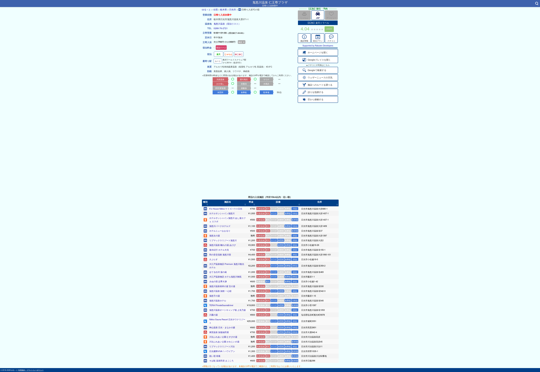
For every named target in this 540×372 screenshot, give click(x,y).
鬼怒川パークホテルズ (219, 225)
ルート (218, 61)
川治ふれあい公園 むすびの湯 (223, 336)
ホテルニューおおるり (219, 230)
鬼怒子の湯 (214, 295)
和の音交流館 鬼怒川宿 (220, 254)
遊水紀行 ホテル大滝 (219, 249)
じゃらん (228, 54)
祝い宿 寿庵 (214, 355)
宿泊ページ (221, 47)
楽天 (218, 54)
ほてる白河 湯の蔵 (218, 271)
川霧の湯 (213, 314)
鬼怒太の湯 (214, 235)
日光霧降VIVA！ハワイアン (222, 351)
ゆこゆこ (239, 54)
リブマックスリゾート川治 (222, 346)
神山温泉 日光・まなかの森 (222, 327)
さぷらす (213, 259)
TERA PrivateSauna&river (221, 305)
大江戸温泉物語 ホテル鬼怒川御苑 (225, 276)
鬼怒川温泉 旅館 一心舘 (220, 290)
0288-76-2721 (221, 28)
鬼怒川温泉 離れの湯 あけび (222, 244)
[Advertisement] (270, 124)
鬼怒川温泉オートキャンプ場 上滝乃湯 (227, 309)
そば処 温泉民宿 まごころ (221, 360)
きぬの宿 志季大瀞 (218, 281)
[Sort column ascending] (207, 204)
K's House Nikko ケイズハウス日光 (225, 208)
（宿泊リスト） (233, 23)
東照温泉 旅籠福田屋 (219, 332)
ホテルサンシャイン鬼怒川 (222, 213)
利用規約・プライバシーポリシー (31, 370)
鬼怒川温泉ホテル (217, 300)
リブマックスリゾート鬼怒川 (223, 240)
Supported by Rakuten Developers (317, 45)
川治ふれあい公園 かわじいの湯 (224, 341)
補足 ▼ (241, 42)
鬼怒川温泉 (219, 23)
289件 (329, 29)
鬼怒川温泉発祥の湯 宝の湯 (222, 286)
